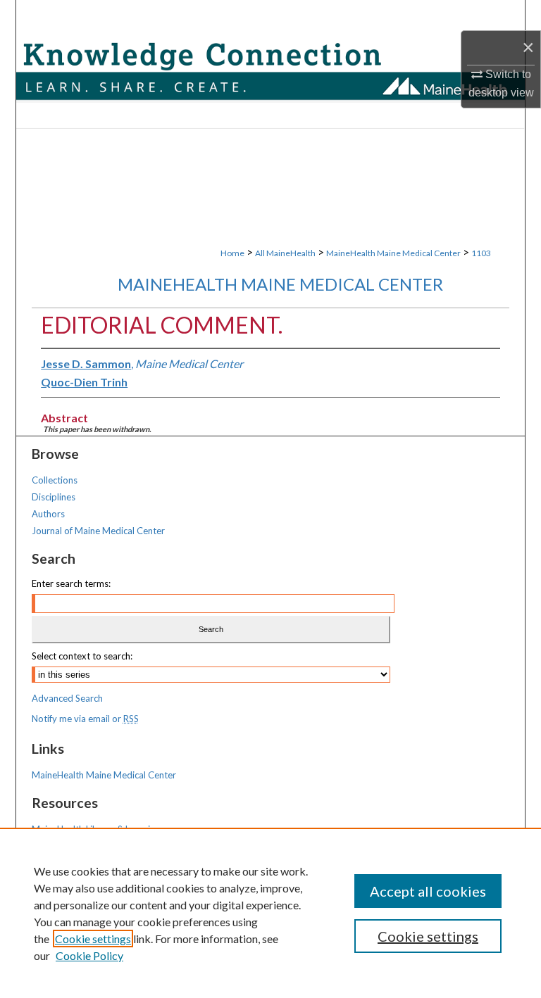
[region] (270, 913)
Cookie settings (93, 938)
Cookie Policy (89, 955)
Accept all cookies (428, 891)
